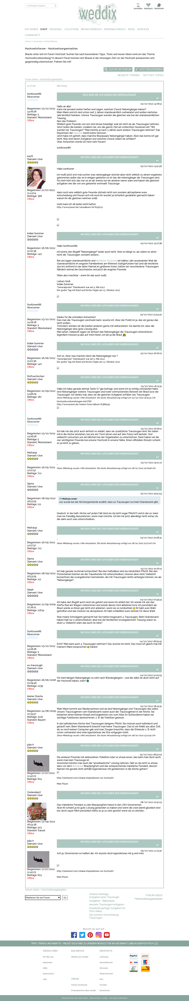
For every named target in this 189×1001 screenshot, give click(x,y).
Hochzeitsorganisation (51, 79)
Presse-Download (79, 985)
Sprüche (78, 133)
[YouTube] (107, 935)
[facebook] (74, 935)
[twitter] (82, 935)
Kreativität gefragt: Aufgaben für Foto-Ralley (107, 910)
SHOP (43, 29)
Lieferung (104, 957)
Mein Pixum (62, 784)
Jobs (45, 979)
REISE (131, 29)
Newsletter (105, 990)
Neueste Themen (128, 75)
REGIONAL (55, 29)
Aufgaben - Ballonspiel (102, 900)
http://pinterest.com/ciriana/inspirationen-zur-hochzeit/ (85, 778)
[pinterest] (90, 935)
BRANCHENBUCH (91, 29)
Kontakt (103, 985)
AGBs (45, 968)
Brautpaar (77, 766)
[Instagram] (98, 935)
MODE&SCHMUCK (115, 29)
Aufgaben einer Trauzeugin (104, 897)
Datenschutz (48, 974)
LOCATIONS (71, 29)
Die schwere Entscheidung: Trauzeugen (104, 916)
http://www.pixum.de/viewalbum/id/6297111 (80, 207)
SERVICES (143, 29)
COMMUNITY (32, 35)
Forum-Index (31, 79)
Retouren (104, 968)
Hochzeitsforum (50, 41)
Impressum (47, 962)
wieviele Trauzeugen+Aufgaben (106, 904)
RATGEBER (31, 29)
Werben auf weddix (79, 957)
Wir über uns (48, 957)
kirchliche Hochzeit (106, 260)
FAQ (101, 979)
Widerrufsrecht (106, 974)
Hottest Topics (153, 75)
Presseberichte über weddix (83, 990)
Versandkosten (106, 962)
